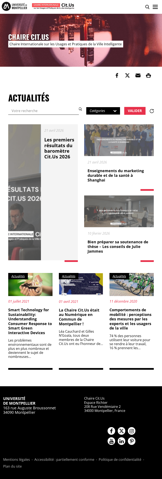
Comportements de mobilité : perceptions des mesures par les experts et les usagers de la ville (130, 319)
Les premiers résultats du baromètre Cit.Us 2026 (59, 147)
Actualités (18, 276)
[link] (117, 75)
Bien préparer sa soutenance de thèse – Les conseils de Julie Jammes (118, 246)
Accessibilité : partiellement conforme (64, 460)
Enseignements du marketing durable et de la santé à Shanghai (116, 175)
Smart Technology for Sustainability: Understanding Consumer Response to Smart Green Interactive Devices (30, 321)
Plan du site (12, 466)
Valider (135, 110)
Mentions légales (16, 460)
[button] (138, 75)
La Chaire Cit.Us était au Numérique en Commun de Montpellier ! (79, 316)
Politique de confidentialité (120, 460)
